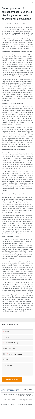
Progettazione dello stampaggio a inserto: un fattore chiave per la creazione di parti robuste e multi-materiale (26, 395)
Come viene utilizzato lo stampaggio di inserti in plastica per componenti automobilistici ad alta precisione (10, 400)
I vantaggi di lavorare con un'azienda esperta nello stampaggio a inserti (26, 400)
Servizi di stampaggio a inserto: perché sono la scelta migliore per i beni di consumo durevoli (10, 404)
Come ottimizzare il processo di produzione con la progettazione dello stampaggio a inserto (26, 404)
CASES (25, 390)
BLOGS (31, 390)
